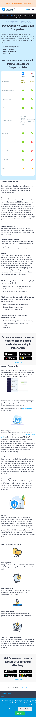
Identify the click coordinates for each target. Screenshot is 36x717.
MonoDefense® (27, 408)
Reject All (12, 709)
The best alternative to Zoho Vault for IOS (21, 23)
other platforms (18, 362)
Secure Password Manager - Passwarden (15, 21)
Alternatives (7, 23)
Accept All (20, 713)
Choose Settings (25, 709)
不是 (26, 687)
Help (28, 21)
